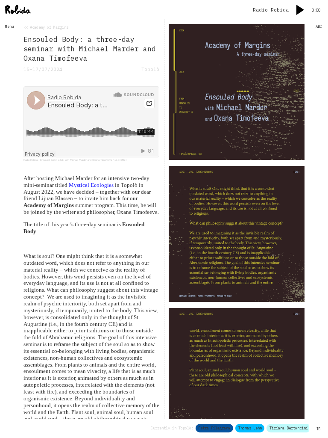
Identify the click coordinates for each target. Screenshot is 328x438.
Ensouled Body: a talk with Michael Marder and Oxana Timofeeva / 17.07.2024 (83, 160)
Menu (9, 26)
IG (318, 428)
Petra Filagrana (211, 428)
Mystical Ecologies (91, 185)
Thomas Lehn (246, 428)
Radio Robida (30, 160)
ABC (319, 26)
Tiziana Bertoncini (285, 428)
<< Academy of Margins (45, 27)
